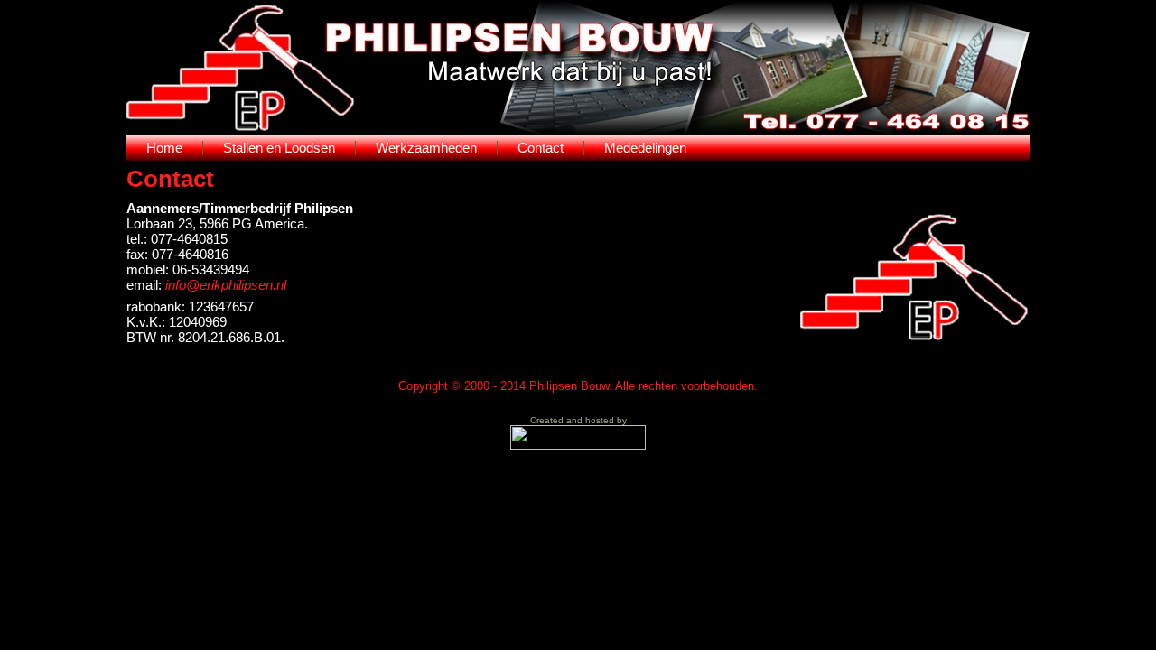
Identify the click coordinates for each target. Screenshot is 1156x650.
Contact (170, 178)
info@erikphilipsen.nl (225, 284)
